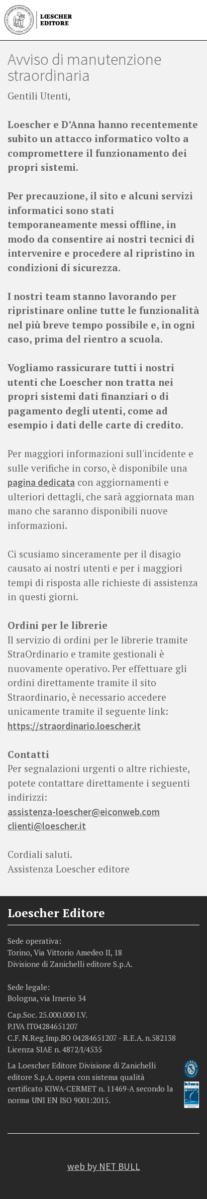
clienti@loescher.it (47, 826)
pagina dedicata (41, 482)
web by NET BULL (103, 1166)
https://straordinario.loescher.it (74, 726)
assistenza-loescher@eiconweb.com (84, 812)
